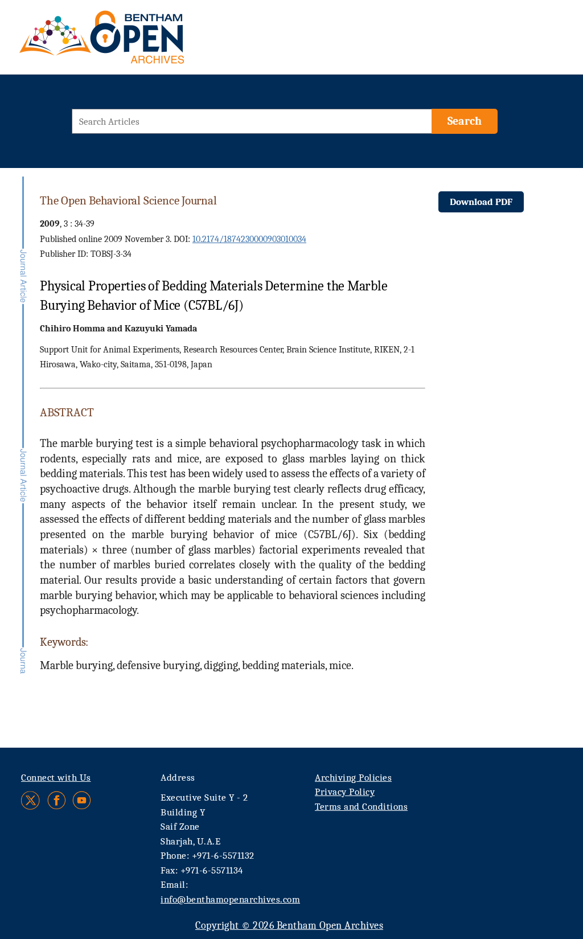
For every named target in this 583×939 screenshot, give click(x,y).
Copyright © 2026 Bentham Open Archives (289, 926)
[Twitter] (31, 800)
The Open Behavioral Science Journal (128, 200)
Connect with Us (56, 777)
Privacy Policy (345, 791)
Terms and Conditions (361, 806)
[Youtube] (82, 800)
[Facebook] (57, 800)
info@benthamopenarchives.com (230, 899)
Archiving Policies (353, 777)
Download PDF (481, 201)
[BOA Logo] (135, 42)
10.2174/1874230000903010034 (249, 239)
